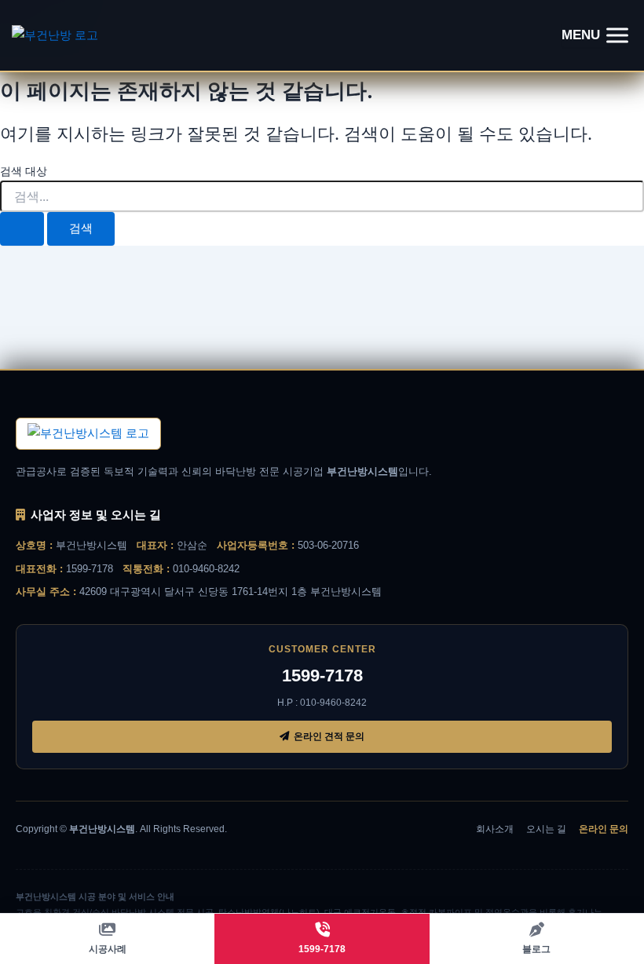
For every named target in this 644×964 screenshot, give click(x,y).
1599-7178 (89, 569)
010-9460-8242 (206, 569)
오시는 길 (546, 828)
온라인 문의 (603, 828)
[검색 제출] (22, 229)
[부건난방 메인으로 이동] (88, 433)
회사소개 (495, 828)
